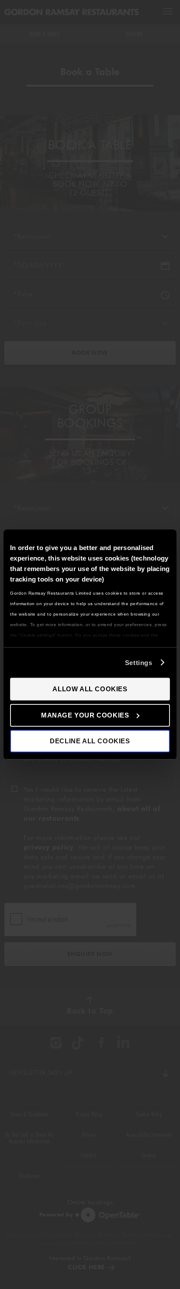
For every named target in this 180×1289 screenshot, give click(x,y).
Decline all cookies (90, 741)
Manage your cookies (85, 715)
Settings (138, 662)
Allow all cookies (89, 689)
